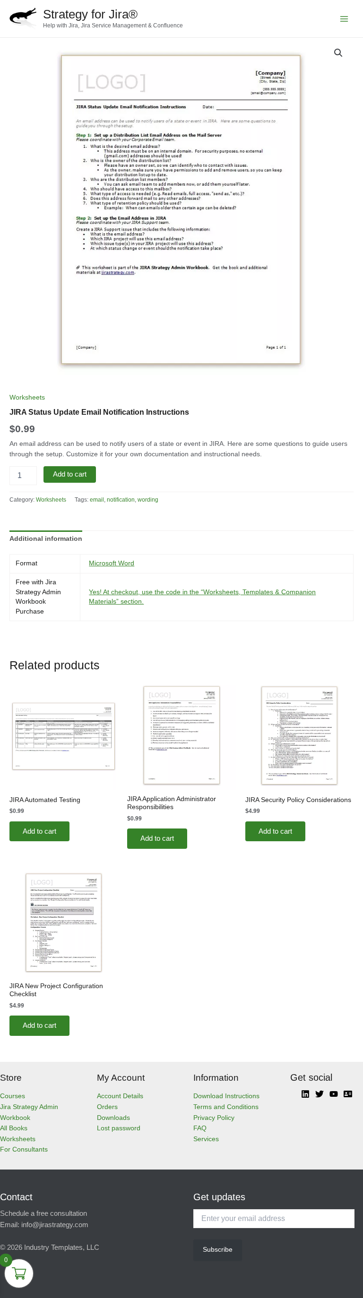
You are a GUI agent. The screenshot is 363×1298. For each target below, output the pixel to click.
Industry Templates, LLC (61, 1247)
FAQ (200, 1128)
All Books (13, 1128)
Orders (107, 1106)
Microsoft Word (111, 563)
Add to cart (69, 474)
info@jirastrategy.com (54, 1225)
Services (206, 1139)
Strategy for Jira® (90, 14)
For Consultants (24, 1149)
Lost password (118, 1128)
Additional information (45, 538)
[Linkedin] (305, 1094)
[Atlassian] (348, 1094)
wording (148, 499)
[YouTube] (333, 1094)
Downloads (113, 1117)
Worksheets (27, 397)
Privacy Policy (213, 1117)
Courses (12, 1096)
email (97, 499)
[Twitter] (319, 1094)
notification (121, 499)
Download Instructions (226, 1096)
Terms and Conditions (226, 1106)
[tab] (45, 538)
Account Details (120, 1096)
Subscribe (218, 1249)
